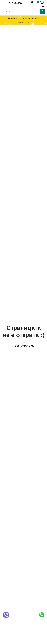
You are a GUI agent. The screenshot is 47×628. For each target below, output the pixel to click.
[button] (32, 2)
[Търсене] (42, 11)
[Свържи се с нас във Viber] (6, 615)
